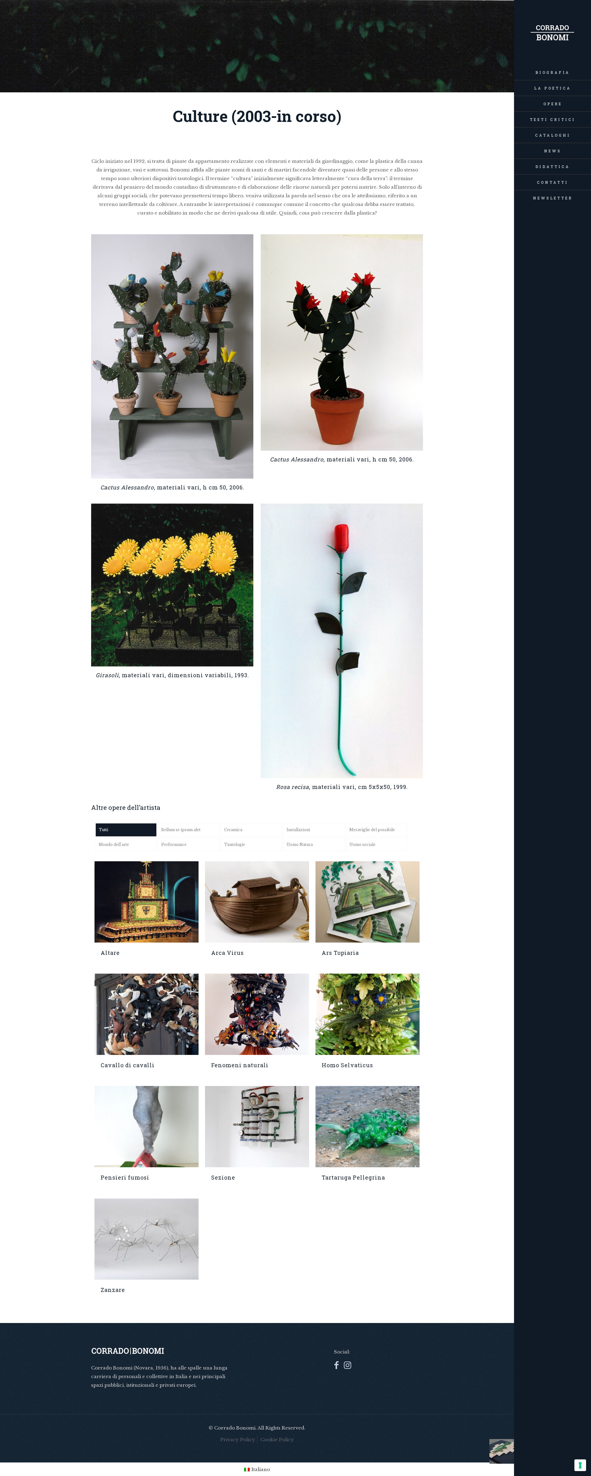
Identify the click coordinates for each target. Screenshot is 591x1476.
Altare (110, 952)
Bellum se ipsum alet (180, 829)
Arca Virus (227, 952)
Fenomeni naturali (239, 1065)
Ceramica (233, 829)
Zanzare (113, 1289)
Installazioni (298, 829)
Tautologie (234, 844)
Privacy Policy (237, 1439)
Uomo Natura (300, 844)
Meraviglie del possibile (372, 829)
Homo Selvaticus (347, 1065)
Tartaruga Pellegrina (353, 1177)
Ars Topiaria (340, 952)
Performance (174, 844)
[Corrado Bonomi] (552, 32)
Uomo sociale (362, 844)
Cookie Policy (277, 1439)
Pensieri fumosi (125, 1177)
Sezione (223, 1177)
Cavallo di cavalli (128, 1065)
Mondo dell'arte (114, 844)
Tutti (103, 829)
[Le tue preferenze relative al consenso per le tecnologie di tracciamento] (580, 1465)
